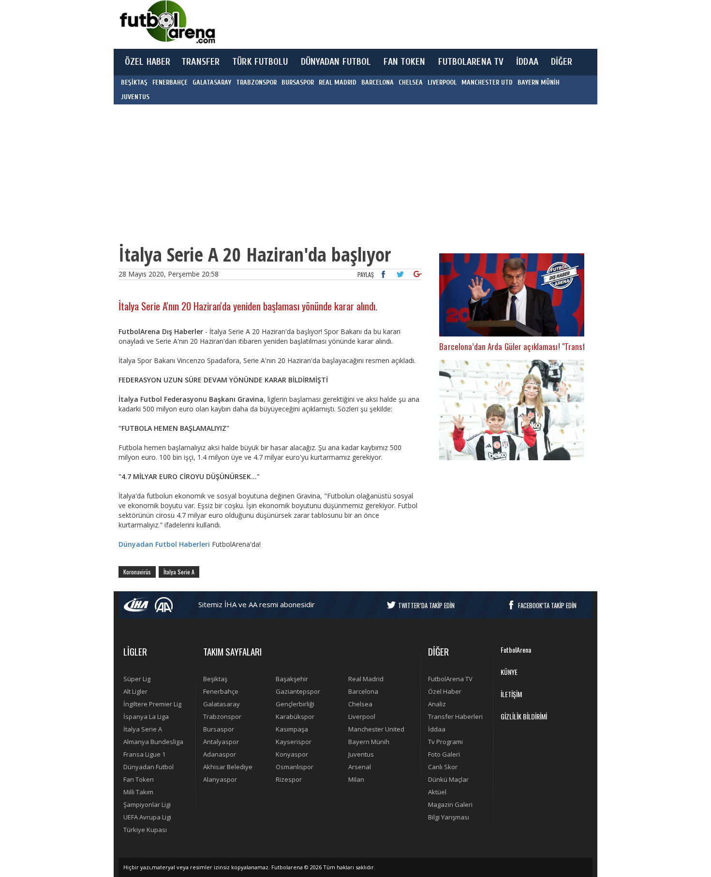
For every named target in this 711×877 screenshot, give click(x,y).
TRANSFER (200, 62)
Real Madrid (366, 678)
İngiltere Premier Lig (152, 704)
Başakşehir (292, 678)
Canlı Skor (443, 766)
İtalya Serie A (178, 572)
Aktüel (437, 792)
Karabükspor (295, 716)
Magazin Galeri (450, 804)
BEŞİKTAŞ (134, 82)
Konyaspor (292, 754)
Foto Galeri (444, 754)
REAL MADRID (337, 82)
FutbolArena (516, 649)
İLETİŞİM (511, 694)
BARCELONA (377, 82)
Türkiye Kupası (145, 829)
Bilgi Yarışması (448, 817)
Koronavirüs (137, 572)
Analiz (437, 704)
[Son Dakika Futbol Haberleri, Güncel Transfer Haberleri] (166, 22)
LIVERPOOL (442, 82)
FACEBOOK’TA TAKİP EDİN (547, 605)
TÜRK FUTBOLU (260, 62)
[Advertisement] (401, 24)
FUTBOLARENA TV (471, 62)
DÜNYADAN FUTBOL (336, 62)
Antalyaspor (221, 741)
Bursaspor (218, 729)
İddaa (436, 729)
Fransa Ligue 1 (144, 754)
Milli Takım (138, 792)
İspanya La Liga (146, 716)
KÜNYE (509, 672)
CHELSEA (411, 82)
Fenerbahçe (220, 691)
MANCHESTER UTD (487, 82)
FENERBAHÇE (170, 82)
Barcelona (363, 691)
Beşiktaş (215, 678)
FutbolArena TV (450, 678)
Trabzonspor (222, 716)
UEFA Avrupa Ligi (147, 817)
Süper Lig (136, 678)
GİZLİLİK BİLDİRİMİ (524, 716)
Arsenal (359, 766)
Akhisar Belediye (227, 766)
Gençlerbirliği (295, 704)
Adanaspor (219, 754)
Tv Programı (445, 741)
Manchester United (376, 729)
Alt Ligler (135, 691)
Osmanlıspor (294, 766)
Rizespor (289, 779)
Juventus (361, 754)
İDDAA (527, 62)
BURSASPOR (297, 82)
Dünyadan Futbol (148, 766)
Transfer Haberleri (455, 716)
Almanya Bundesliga (153, 741)
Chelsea (360, 704)
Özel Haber (444, 691)
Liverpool (361, 716)
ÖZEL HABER (147, 62)
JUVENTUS (135, 97)
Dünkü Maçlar (448, 779)
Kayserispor (293, 741)
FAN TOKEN (404, 62)
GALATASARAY (212, 82)
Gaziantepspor (298, 691)
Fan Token (138, 779)
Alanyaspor (220, 779)
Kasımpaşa (292, 729)
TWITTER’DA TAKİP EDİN (426, 605)
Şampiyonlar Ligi (147, 804)
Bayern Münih (368, 741)
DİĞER (562, 62)
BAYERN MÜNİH (539, 82)
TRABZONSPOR (256, 82)
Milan (356, 779)
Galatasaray (221, 704)
